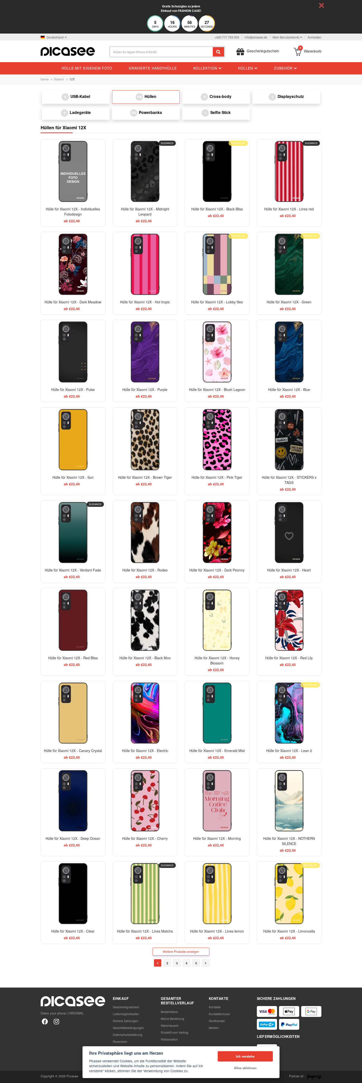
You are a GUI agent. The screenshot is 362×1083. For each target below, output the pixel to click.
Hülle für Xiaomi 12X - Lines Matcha (145, 931)
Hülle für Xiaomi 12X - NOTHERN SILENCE (289, 841)
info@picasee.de (256, 37)
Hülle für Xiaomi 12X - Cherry (145, 838)
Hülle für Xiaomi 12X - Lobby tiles (217, 301)
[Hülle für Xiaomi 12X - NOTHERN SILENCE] (289, 801)
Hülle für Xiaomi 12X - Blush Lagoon (217, 389)
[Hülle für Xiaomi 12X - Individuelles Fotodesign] (73, 171)
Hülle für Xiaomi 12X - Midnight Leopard (145, 211)
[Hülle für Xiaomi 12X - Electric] (145, 713)
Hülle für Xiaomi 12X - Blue (289, 389)
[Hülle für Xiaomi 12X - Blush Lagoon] (217, 352)
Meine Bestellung (172, 1018)
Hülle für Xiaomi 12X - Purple (144, 389)
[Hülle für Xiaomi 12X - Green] (289, 264)
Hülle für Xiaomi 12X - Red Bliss (73, 657)
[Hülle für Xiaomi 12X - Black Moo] (145, 620)
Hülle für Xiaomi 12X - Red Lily (289, 657)
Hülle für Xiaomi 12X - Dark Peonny (217, 570)
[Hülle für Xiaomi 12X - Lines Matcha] (145, 894)
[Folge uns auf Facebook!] (45, 1021)
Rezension (120, 1041)
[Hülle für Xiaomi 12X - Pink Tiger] (217, 439)
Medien (214, 1028)
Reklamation (169, 1039)
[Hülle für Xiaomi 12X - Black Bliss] (217, 171)
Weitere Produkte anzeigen (181, 951)
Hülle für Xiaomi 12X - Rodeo (145, 570)
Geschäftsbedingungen (128, 1028)
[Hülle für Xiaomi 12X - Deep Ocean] (73, 801)
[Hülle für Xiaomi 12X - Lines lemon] (217, 894)
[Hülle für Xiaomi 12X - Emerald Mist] (217, 713)
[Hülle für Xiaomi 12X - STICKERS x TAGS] (289, 439)
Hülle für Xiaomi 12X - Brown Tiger (145, 477)
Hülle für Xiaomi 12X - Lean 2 (289, 750)
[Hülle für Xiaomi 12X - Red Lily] (289, 620)
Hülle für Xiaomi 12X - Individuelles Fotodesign (73, 211)
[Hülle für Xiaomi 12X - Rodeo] (145, 532)
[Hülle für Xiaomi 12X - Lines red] (289, 171)
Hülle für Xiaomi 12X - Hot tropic (145, 301)
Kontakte (215, 1007)
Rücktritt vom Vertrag (174, 1032)
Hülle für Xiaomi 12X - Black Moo (145, 657)
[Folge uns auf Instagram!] (56, 1021)
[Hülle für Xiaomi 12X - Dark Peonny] (217, 532)
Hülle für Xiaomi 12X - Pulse (73, 389)
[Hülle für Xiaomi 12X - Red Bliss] (73, 620)
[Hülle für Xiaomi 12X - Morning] (217, 801)
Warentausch (170, 1025)
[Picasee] (68, 51)
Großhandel (217, 1021)
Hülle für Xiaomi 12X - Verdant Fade (73, 570)
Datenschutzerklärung (127, 1034)
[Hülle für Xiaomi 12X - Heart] (289, 532)
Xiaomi (59, 79)
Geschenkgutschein (126, 1007)
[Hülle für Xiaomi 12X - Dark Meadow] (73, 264)
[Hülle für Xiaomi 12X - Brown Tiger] (145, 439)
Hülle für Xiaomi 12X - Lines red (289, 208)
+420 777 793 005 (226, 37)
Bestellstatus (169, 1012)
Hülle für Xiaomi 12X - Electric (145, 750)
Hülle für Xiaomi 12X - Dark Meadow (73, 301)
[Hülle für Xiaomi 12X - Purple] (145, 352)
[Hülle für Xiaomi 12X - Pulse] (73, 352)
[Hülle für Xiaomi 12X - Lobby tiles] (217, 264)
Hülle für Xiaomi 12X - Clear (73, 931)
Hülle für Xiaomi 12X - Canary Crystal (73, 750)
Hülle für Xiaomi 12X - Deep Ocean (73, 838)
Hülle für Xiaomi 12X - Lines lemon (217, 931)
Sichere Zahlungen (125, 1021)
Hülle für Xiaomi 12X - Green (289, 301)
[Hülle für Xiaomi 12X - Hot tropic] (145, 264)
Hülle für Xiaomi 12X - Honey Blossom (217, 660)
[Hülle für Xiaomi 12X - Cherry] (145, 801)
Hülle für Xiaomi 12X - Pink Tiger (217, 477)
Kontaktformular (219, 1014)
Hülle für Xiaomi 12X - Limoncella (289, 931)
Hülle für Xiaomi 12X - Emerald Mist (217, 750)
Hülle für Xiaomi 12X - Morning (217, 838)
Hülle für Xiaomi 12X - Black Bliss (217, 208)
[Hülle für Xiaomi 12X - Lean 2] (289, 713)
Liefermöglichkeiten (126, 1014)
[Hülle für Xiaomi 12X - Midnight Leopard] (145, 171)
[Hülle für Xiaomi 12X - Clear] (73, 894)
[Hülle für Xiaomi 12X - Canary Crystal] (73, 713)
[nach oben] (6, 1077)
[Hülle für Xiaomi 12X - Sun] (73, 439)
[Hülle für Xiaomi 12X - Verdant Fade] (73, 532)
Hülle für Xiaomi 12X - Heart (289, 570)
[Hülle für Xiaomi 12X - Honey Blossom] (217, 620)
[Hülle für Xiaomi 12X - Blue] (289, 352)
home (45, 79)
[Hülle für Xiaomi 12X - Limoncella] (289, 894)
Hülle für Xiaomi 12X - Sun (73, 477)
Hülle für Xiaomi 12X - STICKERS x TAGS (289, 480)
